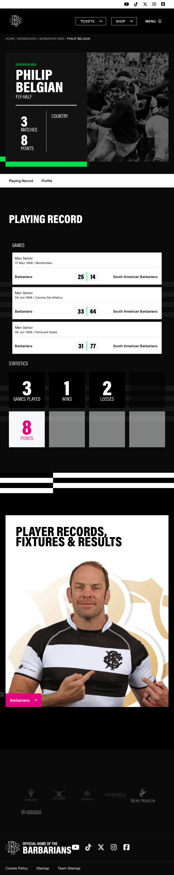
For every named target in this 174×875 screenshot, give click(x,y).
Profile (47, 181)
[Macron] (31, 795)
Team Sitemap (69, 868)
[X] (145, 4)
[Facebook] (163, 4)
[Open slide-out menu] (153, 21)
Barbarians (26, 38)
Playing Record (21, 181)
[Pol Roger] (87, 795)
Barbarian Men (51, 38)
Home (10, 38)
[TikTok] (136, 4)
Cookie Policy (17, 868)
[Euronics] (115, 795)
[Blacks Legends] (31, 812)
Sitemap (42, 868)
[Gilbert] (59, 795)
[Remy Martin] (143, 795)
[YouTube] (126, 4)
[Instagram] (154, 4)
